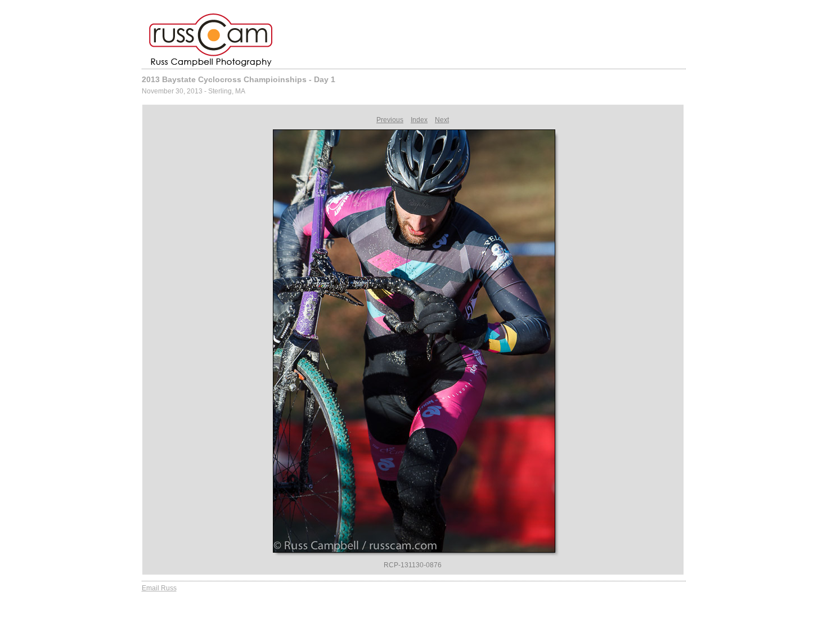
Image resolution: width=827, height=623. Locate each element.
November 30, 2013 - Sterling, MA (193, 91)
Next (442, 120)
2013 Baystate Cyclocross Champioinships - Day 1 (238, 79)
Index (419, 120)
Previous (389, 120)
